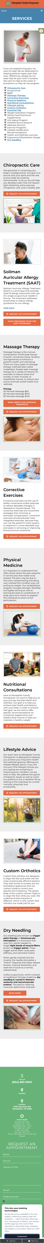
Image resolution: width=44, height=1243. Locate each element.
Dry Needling (14, 140)
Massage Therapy (16, 95)
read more (8, 308)
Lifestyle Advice (15, 105)
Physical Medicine (16, 100)
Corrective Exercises (18, 98)
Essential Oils (14, 110)
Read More (15, 993)
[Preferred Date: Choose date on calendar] (4, 1201)
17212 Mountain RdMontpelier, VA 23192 (22, 1108)
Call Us (12, 1241)
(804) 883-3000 (22, 1082)
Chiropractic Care (16, 88)
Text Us (34, 1241)
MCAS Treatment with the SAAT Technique (22, 322)
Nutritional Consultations (20, 103)
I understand (22, 1236)
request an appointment (23, 194)
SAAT (10, 93)
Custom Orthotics (16, 108)
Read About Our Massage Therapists (22, 403)
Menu (4, 11)
